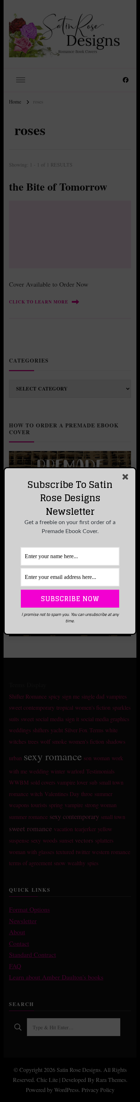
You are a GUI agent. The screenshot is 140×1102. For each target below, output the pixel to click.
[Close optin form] (126, 478)
